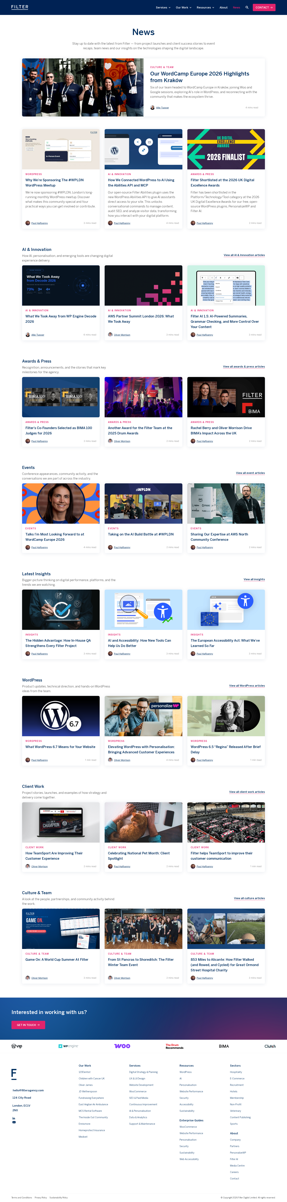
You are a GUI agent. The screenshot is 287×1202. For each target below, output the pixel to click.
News (236, 7)
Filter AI (234, 1159)
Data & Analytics (138, 1117)
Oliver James (86, 1085)
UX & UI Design (137, 1078)
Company (235, 1139)
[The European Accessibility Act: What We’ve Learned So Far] (226, 624)
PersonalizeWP (238, 1152)
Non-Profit (235, 1104)
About (224, 7)
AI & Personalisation (140, 1111)
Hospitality (236, 1072)
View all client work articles (247, 791)
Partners (234, 1146)
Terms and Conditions (21, 1197)
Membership (237, 1098)
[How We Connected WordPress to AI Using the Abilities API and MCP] (143, 179)
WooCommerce (137, 1091)
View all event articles (250, 473)
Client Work (34, 847)
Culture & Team (162, 67)
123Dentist (85, 1072)
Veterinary (235, 1111)
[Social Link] (13, 1118)
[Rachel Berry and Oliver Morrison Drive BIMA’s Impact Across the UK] (226, 412)
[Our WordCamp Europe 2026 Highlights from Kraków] (143, 87)
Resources (204, 7)
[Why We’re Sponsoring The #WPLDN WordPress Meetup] (61, 179)
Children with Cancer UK (92, 1078)
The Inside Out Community (93, 1117)
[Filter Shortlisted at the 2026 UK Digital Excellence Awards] (226, 179)
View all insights (254, 579)
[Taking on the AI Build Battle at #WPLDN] (143, 518)
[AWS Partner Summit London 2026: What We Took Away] (143, 302)
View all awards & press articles (244, 366)
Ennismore (84, 1124)
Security (184, 1098)
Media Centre (237, 1165)
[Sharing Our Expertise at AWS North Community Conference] (226, 518)
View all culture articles (249, 898)
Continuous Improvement (143, 1104)
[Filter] (19, 7)
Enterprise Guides (191, 1120)
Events (30, 528)
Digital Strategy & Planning (143, 1072)
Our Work (182, 7)
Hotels (233, 1091)
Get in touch (26, 1025)
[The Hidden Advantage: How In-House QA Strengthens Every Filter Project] (61, 624)
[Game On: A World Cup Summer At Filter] (61, 946)
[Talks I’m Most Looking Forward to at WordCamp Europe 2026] (61, 518)
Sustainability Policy (58, 1197)
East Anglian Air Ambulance (93, 1104)
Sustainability (187, 1111)
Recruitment (237, 1085)
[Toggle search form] (246, 7)
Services (162, 7)
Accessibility (186, 1104)
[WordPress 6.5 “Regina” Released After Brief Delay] (226, 731)
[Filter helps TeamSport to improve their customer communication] (226, 837)
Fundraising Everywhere (91, 1098)
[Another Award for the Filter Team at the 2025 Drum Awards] (143, 412)
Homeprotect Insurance (92, 1130)
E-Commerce (237, 1078)
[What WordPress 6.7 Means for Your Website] (61, 731)
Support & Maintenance (142, 1124)
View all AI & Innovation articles (244, 255)
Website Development (141, 1085)
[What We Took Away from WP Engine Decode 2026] (61, 302)
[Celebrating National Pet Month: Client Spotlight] (143, 837)
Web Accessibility (189, 1159)
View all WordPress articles (247, 685)
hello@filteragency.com (28, 1090)
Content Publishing (240, 1117)
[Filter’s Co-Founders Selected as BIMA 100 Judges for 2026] (61, 412)
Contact (262, 7)
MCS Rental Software (90, 1111)
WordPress (33, 174)
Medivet (83, 1136)
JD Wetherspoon (88, 1091)
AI (181, 1078)
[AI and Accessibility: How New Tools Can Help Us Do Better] (143, 624)
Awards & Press (202, 174)
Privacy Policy (41, 1197)
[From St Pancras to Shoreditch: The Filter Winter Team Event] (143, 946)
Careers (234, 1172)
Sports (234, 1124)
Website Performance (191, 1091)
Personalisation (188, 1085)
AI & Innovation (119, 174)
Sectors (235, 1065)
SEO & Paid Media (138, 1098)
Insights (31, 634)
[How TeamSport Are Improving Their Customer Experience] (61, 837)
